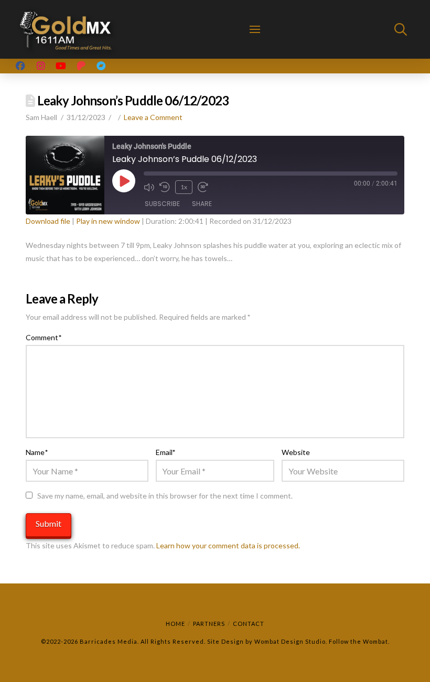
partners (209, 623)
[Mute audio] (149, 187)
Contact (248, 623)
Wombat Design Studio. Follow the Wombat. (322, 641)
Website (296, 452)
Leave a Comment (153, 117)
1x (183, 187)
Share (202, 203)
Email (166, 452)
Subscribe (162, 203)
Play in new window (108, 220)
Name (37, 452)
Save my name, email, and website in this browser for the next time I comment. (165, 495)
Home (175, 623)
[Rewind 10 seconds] (164, 187)
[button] (254, 29)
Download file (48, 220)
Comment (43, 337)
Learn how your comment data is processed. (228, 545)
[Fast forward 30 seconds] (203, 187)
